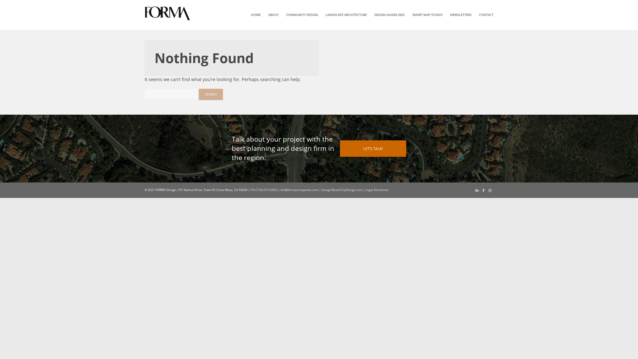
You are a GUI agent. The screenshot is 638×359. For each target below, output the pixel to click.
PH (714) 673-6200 (264, 190)
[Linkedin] (477, 190)
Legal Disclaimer (377, 190)
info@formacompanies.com (299, 190)
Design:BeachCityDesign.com (341, 190)
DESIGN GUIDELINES (389, 15)
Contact (486, 15)
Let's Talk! (373, 148)
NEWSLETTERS (461, 15)
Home (256, 15)
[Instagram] (489, 190)
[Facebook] (483, 190)
